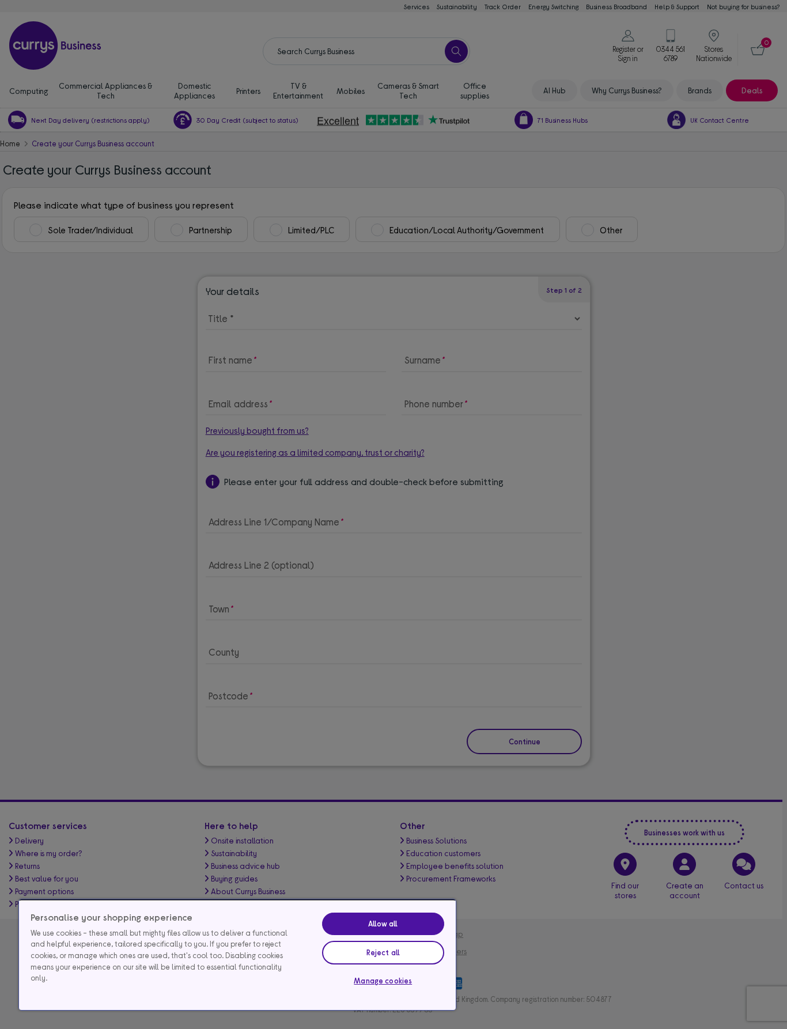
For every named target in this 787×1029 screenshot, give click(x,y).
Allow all (383, 923)
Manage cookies (383, 980)
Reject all (383, 952)
